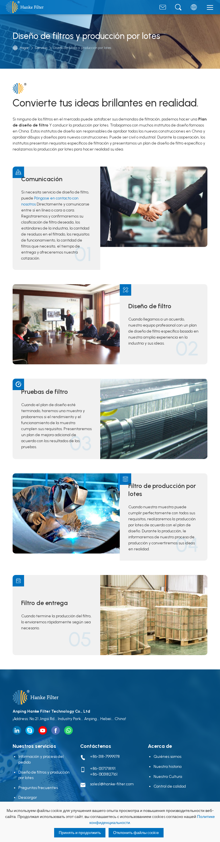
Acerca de (160, 746)
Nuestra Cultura (168, 776)
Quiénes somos (167, 756)
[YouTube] (42, 730)
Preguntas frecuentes (38, 787)
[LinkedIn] (17, 730)
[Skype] (29, 730)
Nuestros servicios (34, 746)
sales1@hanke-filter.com (112, 784)
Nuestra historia (168, 766)
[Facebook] (55, 730)
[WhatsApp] (68, 730)
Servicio (41, 48)
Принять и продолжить (80, 832)
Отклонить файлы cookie (136, 832)
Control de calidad (170, 786)
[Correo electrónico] (162, 8)
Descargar (27, 797)
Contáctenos (95, 746)
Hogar (24, 48)
